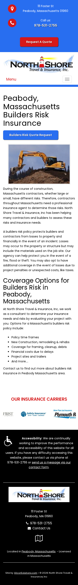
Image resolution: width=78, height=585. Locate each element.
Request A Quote (39, 42)
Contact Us (40, 528)
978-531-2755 (45, 25)
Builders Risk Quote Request (30, 135)
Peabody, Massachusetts (39, 551)
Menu (11, 79)
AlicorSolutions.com (25, 573)
